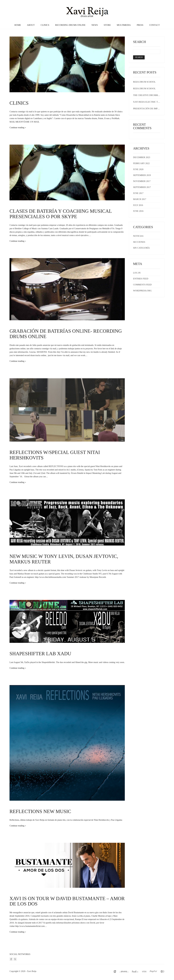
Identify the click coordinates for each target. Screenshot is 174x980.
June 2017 (138, 193)
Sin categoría (141, 248)
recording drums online (70, 25)
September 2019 (142, 175)
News (94, 25)
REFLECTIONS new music (40, 811)
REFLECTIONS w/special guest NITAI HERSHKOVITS (55, 455)
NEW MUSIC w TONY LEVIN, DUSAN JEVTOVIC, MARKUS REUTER (64, 559)
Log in (137, 273)
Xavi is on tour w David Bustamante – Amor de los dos (67, 901)
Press (140, 25)
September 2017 (142, 187)
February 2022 (141, 163)
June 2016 (138, 211)
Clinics (45, 25)
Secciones (139, 242)
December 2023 (141, 157)
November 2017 (141, 181)
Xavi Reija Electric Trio (146, 102)
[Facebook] (11, 959)
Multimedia (124, 25)
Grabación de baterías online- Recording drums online (66, 333)
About (31, 25)
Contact (154, 25)
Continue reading (17, 127)
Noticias (138, 236)
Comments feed (142, 284)
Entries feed (140, 278)
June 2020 (138, 169)
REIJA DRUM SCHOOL (144, 82)
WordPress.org (142, 290)
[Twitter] (15, 959)
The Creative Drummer (146, 95)
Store (107, 25)
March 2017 (139, 199)
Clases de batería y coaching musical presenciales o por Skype (61, 213)
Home (17, 25)
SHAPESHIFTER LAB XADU (40, 653)
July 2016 (138, 205)
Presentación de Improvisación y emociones (146, 108)
